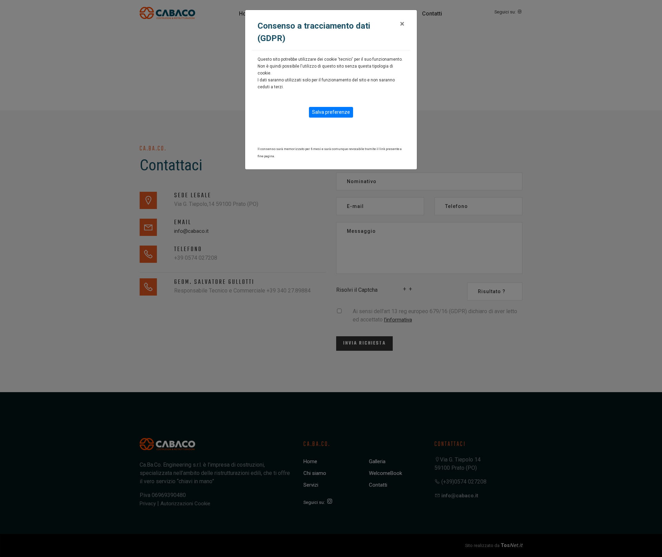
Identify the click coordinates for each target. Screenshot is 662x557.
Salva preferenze (331, 112)
